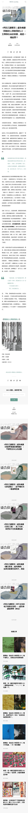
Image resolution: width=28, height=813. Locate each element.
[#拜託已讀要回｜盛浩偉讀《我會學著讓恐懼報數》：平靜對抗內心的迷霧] (14, 441)
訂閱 (14, 399)
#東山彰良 (8, 372)
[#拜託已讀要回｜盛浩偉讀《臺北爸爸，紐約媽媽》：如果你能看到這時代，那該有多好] (14, 561)
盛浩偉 (10, 45)
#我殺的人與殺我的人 (16, 372)
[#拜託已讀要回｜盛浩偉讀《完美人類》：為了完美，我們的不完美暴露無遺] (14, 521)
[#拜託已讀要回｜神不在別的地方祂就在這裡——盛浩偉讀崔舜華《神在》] (14, 601)
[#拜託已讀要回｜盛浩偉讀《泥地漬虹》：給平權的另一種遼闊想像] (14, 481)
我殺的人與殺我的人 (11, 319)
